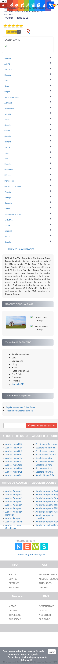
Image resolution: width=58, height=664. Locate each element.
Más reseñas (12, 31)
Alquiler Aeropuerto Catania (18, 504)
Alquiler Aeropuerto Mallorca (18, 490)
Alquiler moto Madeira (15, 468)
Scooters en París (44, 464)
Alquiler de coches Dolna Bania (20, 407)
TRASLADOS (15, 614)
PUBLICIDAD (15, 619)
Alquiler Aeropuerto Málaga (18, 494)
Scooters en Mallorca (45, 447)
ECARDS (13, 578)
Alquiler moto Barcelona (16, 454)
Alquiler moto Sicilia (14, 451)
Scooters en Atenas (45, 461)
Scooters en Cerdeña (46, 454)
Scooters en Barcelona (46, 444)
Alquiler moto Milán (14, 444)
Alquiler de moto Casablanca (13, 526)
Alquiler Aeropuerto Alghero (18, 501)
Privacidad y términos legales (31, 554)
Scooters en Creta (44, 471)
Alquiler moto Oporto (15, 464)
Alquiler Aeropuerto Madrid (18, 497)
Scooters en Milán (44, 457)
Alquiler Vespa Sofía (45, 475)
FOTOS (12, 574)
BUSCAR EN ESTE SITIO (42, 425)
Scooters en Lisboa (45, 451)
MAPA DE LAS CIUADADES (21, 249)
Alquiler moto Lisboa (15, 461)
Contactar (16, 383)
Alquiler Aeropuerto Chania (18, 508)
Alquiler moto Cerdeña (15, 447)
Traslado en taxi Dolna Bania (19, 410)
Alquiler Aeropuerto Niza (16, 518)
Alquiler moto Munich (15, 471)
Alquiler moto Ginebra (15, 475)
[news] (31, 544)
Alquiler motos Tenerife (16, 457)
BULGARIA (14, 587)
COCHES (13, 610)
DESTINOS (14, 583)
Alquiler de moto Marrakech (18, 521)
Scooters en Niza (44, 468)
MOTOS (12, 606)
